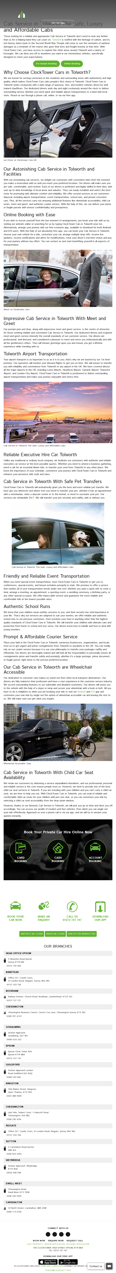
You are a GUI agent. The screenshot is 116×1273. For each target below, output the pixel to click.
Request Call (75, 1240)
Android (81, 692)
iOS (93, 692)
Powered (48, 1270)
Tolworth (56, 40)
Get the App (58, 22)
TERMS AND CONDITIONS (51, 1266)
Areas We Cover (55, 933)
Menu (49, 6)
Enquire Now (56, 1240)
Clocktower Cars (58, 13)
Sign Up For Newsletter (81, 933)
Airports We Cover (32, 933)
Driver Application (55, 1244)
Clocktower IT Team (63, 1270)
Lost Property (35, 1244)
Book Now (39, 1240)
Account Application (77, 1244)
